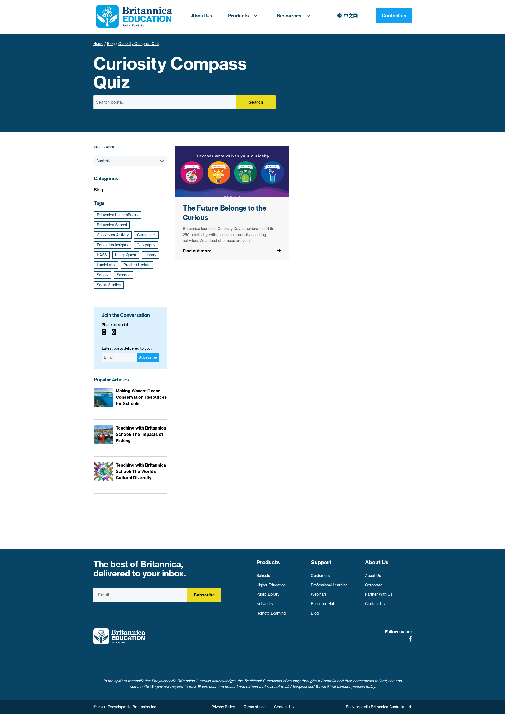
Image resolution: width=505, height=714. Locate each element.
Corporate (373, 585)
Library (150, 255)
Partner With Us (378, 594)
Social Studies (109, 285)
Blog (111, 43)
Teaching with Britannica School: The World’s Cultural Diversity (141, 471)
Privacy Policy (223, 707)
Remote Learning (271, 613)
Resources (289, 16)
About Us (201, 16)
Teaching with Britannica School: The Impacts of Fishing (141, 434)
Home (98, 43)
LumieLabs (106, 265)
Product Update (137, 265)
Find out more (197, 250)
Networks (264, 603)
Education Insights (112, 245)
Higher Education (271, 585)
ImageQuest (125, 255)
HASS (102, 255)
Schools (263, 575)
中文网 (351, 16)
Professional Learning (329, 585)
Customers (320, 575)
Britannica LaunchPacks (117, 215)
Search (256, 102)
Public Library (267, 594)
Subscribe (148, 357)
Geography (146, 245)
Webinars (319, 594)
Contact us (394, 16)
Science (123, 275)
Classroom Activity (113, 235)
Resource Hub (323, 603)
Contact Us (375, 603)
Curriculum (146, 235)
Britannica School (112, 225)
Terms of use (254, 707)
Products (238, 16)
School (102, 275)
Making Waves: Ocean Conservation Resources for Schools (141, 397)
